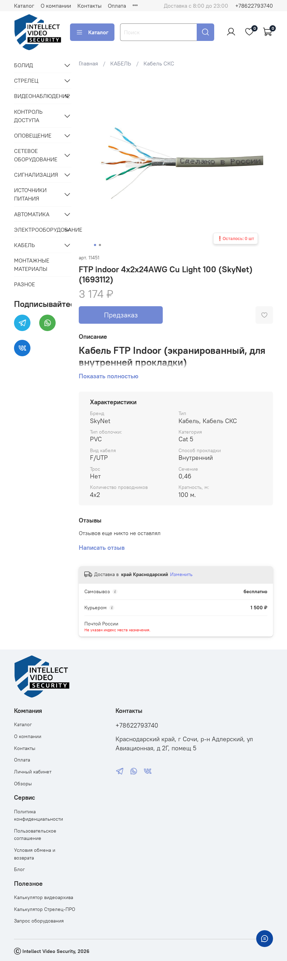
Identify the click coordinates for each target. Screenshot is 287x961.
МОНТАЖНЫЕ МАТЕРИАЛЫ (31, 264)
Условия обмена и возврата (34, 854)
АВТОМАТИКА (31, 214)
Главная (88, 63)
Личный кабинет (32, 772)
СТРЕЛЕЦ (26, 80)
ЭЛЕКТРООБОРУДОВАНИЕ (37, 229)
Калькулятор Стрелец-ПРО (44, 909)
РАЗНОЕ (24, 284)
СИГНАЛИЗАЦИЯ (36, 174)
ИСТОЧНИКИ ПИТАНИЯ (30, 194)
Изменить (181, 574)
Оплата (117, 5)
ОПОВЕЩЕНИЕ (32, 135)
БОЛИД (23, 65)
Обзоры (23, 783)
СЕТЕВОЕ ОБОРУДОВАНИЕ (35, 155)
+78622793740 (254, 5)
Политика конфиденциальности (38, 815)
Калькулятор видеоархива (43, 897)
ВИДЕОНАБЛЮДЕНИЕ (37, 95)
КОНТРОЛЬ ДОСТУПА (28, 116)
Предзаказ (121, 314)
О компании (56, 5)
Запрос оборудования (39, 921)
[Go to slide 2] (100, 245)
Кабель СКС (159, 63)
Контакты (89, 5)
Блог (19, 869)
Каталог (24, 5)
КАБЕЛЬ (120, 63)
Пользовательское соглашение (35, 835)
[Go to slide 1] (95, 245)
